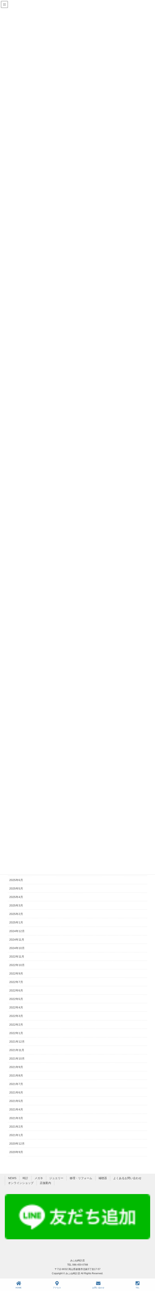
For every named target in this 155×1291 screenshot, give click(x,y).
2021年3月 (16, 1118)
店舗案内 (45, 1183)
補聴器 (102, 1178)
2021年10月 (17, 1058)
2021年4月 (16, 1109)
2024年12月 (17, 931)
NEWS (12, 1178)
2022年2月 (16, 1024)
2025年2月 (16, 914)
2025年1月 (16, 922)
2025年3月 (16, 905)
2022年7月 (16, 982)
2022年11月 (16, 956)
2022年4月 (16, 1007)
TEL (137, 1288)
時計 (25, 1178)
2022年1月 (16, 1033)
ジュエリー (56, 1178)
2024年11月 (16, 939)
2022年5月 (16, 999)
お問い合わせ (98, 1288)
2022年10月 (17, 965)
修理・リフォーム (81, 1178)
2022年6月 (16, 990)
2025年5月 (16, 888)
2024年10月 (17, 948)
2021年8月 (16, 1075)
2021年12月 (17, 1041)
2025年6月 (16, 880)
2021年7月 (16, 1084)
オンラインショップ (21, 1183)
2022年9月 (16, 973)
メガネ (39, 1178)
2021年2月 (16, 1126)
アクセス (57, 1288)
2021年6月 (16, 1092)
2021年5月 (16, 1101)
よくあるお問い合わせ (127, 1178)
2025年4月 (16, 897)
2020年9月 (16, 1152)
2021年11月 (16, 1050)
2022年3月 (16, 1016)
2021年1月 (16, 1135)
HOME (19, 1288)
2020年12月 (17, 1143)
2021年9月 (16, 1067)
